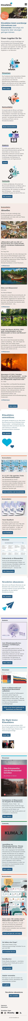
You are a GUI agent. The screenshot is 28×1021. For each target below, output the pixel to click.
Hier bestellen (7, 968)
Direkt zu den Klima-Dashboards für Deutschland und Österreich (14, 708)
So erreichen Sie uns (9, 951)
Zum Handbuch (7, 532)
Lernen (5, 162)
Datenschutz (4, 1007)
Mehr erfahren (7, 663)
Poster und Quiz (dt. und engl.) (12, 933)
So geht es (6, 985)
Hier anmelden (7, 596)
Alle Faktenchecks (8, 571)
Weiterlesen (6, 266)
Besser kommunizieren (9, 127)
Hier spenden (7, 433)
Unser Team (6, 735)
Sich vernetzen (7, 196)
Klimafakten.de (16, 1017)
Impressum (4, 1005)
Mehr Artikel (13, 406)
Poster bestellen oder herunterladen (13, 492)
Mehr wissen (6, 88)
